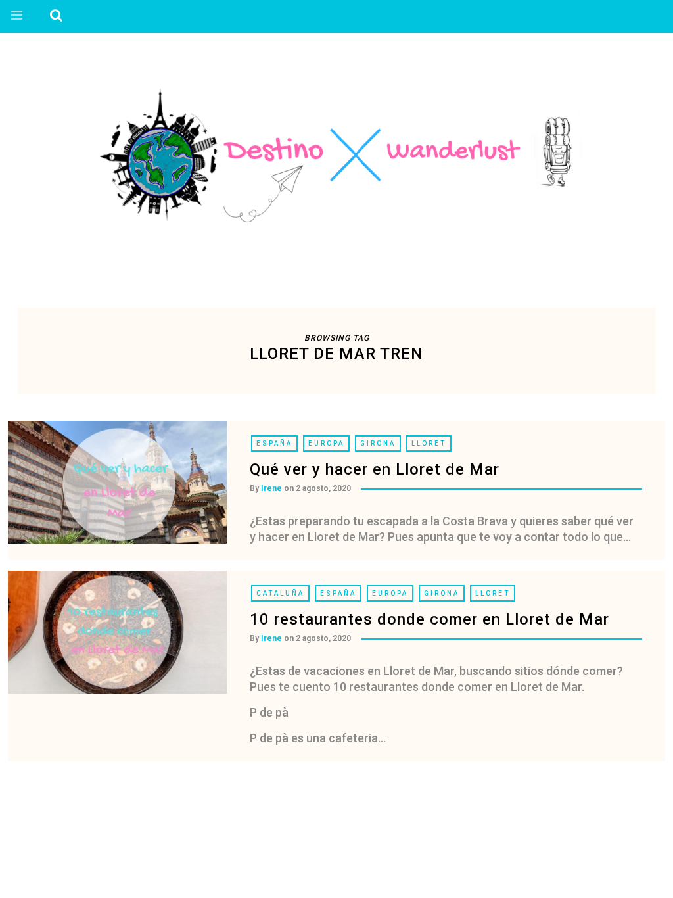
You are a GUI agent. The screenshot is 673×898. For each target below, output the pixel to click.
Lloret (428, 443)
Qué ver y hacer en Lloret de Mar (374, 469)
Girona (378, 443)
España (274, 443)
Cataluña (280, 593)
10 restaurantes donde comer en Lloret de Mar (429, 619)
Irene (271, 488)
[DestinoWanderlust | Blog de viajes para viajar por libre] (336, 155)
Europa (326, 443)
